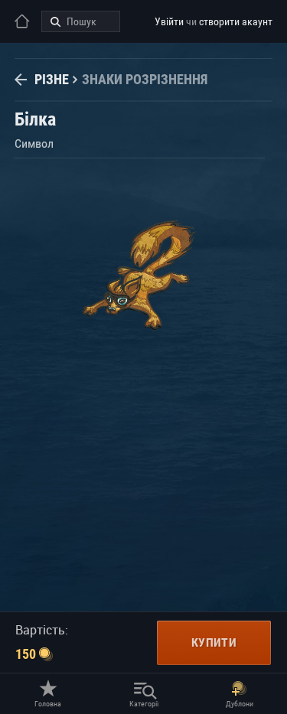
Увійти (169, 21)
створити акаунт (235, 21)
